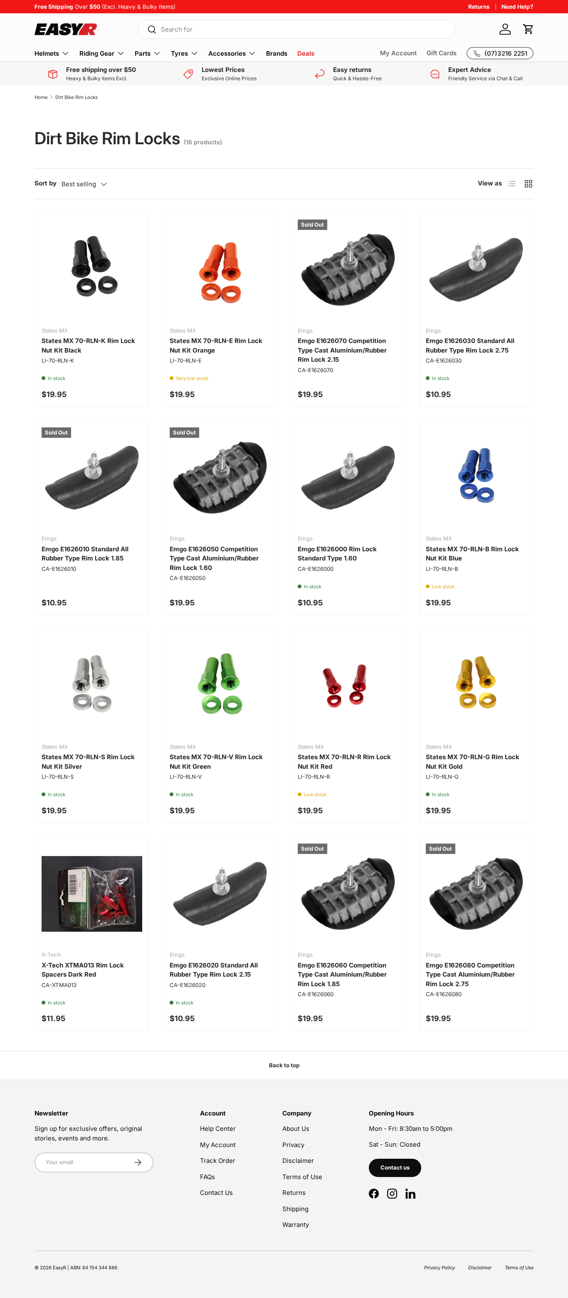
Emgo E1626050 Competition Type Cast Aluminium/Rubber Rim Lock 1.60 (214, 558)
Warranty (295, 1225)
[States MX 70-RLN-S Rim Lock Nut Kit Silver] (92, 686)
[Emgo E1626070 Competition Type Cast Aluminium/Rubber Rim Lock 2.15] (348, 270)
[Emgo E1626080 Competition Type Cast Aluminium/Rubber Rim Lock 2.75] (476, 894)
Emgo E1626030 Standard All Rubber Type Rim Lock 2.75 (470, 345)
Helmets (47, 53)
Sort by (46, 183)
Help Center (218, 1129)
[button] (528, 29)
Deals (305, 53)
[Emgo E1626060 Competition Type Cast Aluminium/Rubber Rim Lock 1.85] (348, 894)
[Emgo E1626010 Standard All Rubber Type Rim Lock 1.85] (92, 477)
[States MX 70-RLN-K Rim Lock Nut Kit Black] (92, 270)
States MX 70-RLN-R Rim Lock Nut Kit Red (344, 761)
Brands (276, 53)
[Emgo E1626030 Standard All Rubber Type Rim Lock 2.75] (476, 270)
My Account (398, 53)
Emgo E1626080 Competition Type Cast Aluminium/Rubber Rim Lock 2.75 (470, 974)
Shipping (295, 1209)
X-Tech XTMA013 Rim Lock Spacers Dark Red (83, 970)
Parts (143, 53)
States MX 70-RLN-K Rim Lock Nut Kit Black (88, 345)
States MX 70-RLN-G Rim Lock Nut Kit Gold (472, 761)
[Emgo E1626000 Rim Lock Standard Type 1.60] (348, 477)
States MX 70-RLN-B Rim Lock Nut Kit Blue (472, 554)
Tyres (179, 53)
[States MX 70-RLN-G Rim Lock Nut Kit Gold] (476, 686)
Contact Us (216, 1193)
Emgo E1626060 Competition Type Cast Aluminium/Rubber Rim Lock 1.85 (342, 974)
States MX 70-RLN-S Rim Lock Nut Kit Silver (88, 761)
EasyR (59, 1268)
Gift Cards (442, 53)
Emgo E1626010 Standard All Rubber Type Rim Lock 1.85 (85, 554)
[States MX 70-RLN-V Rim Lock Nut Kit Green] (220, 686)
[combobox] (296, 29)
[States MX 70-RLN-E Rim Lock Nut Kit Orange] (220, 270)
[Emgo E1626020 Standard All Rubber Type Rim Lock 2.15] (220, 894)
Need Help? (517, 6)
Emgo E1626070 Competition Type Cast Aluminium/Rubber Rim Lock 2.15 (342, 350)
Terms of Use (302, 1177)
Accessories (227, 53)
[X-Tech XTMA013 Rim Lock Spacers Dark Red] (92, 894)
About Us (295, 1129)
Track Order (217, 1161)
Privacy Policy (439, 1268)
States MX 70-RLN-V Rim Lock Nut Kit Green (216, 761)
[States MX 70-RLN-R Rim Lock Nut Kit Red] (348, 686)
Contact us (395, 1167)
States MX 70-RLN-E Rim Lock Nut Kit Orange (216, 345)
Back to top (284, 1065)
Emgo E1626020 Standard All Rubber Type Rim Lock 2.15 (214, 970)
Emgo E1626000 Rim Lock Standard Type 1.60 (337, 554)
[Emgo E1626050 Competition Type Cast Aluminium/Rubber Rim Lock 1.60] (220, 477)
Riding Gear (96, 53)
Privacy (293, 1145)
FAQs (207, 1177)
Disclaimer (298, 1161)
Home (41, 97)
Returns (479, 6)
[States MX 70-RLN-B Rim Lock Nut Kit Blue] (476, 477)
